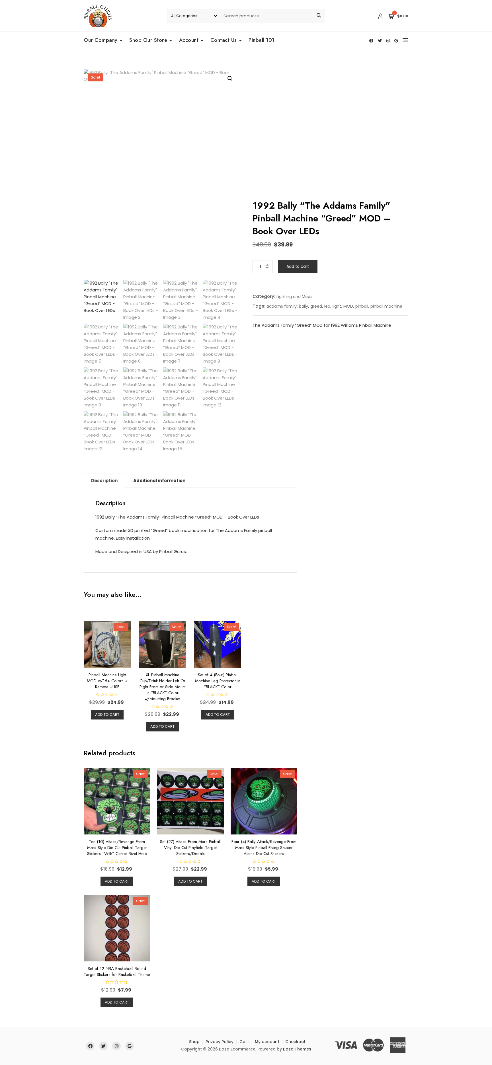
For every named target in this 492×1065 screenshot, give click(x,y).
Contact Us (223, 40)
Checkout (295, 1042)
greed (316, 306)
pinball (361, 306)
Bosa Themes (297, 1049)
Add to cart (297, 266)
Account (189, 40)
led (327, 306)
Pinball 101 (261, 40)
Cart (244, 1042)
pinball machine (386, 306)
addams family (281, 306)
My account (267, 1042)
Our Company (101, 40)
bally (303, 306)
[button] (230, 78)
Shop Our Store (148, 40)
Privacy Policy (219, 1042)
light (337, 306)
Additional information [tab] (159, 481)
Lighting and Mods (294, 296)
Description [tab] (104, 481)
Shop (194, 1042)
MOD (348, 306)
